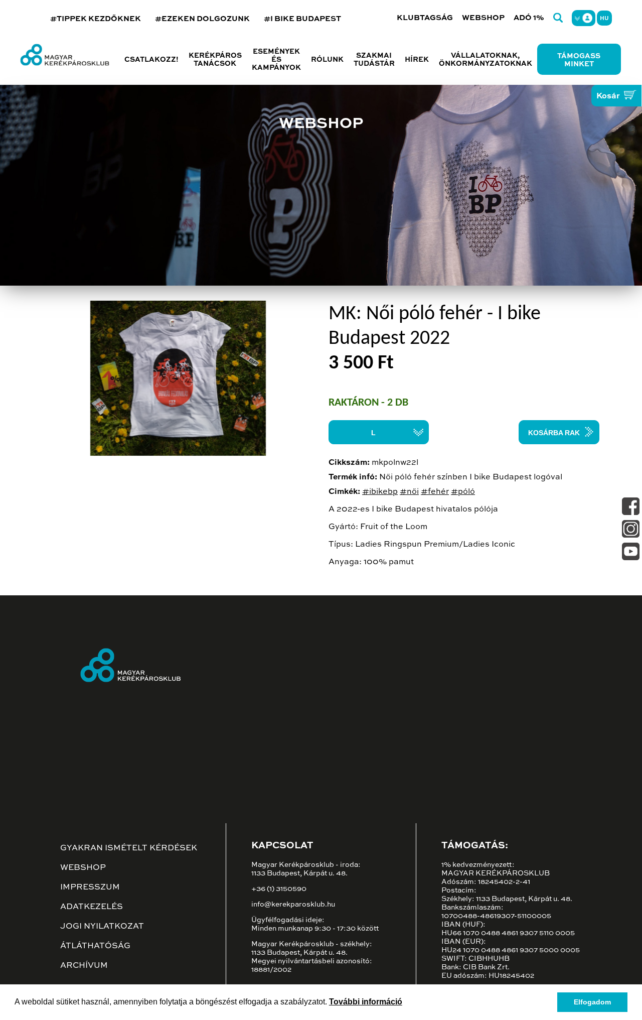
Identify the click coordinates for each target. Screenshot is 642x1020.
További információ (365, 1001)
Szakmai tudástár (374, 59)
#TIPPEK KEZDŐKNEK (95, 19)
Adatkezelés (91, 907)
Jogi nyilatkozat (102, 927)
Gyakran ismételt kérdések (128, 848)
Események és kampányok (276, 59)
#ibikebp (380, 492)
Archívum (84, 966)
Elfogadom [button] (592, 1002)
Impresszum (90, 887)
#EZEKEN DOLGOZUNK (202, 19)
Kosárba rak (554, 433)
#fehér (435, 492)
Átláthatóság (95, 946)
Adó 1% (529, 18)
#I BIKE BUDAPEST (302, 19)
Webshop (483, 18)
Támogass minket (578, 60)
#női (409, 492)
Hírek (417, 59)
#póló (463, 492)
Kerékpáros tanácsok (215, 59)
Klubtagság (425, 18)
